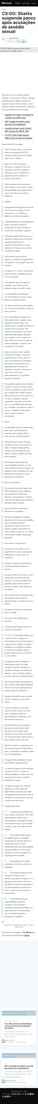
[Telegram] (20, 42)
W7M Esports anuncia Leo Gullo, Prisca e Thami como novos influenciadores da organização (18, 992)
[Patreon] (13, 1094)
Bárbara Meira (11, 1080)
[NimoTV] (5, 1096)
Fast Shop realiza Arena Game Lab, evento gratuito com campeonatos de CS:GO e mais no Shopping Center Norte (18, 957)
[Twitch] (18, 1094)
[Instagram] (28, 1094)
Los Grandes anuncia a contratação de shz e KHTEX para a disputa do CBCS (18, 975)
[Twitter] (25, 42)
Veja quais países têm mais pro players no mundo (18, 983)
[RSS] (11, 1096)
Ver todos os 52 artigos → (11, 1003)
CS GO (4, 9)
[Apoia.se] (15, 1094)
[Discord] (25, 1094)
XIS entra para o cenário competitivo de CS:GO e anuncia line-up (17, 966)
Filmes (33, 3)
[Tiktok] (20, 1094)
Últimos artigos (6, 1094)
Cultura (26, 3)
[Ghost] (15, 1096)
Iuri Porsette (14, 38)
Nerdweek (14, 1091)
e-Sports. (26, 935)
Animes (17, 3)
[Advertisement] (19, 73)
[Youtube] (30, 1094)
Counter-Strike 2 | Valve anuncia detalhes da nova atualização (18, 947)
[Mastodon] (8, 1096)
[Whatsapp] (18, 42)
